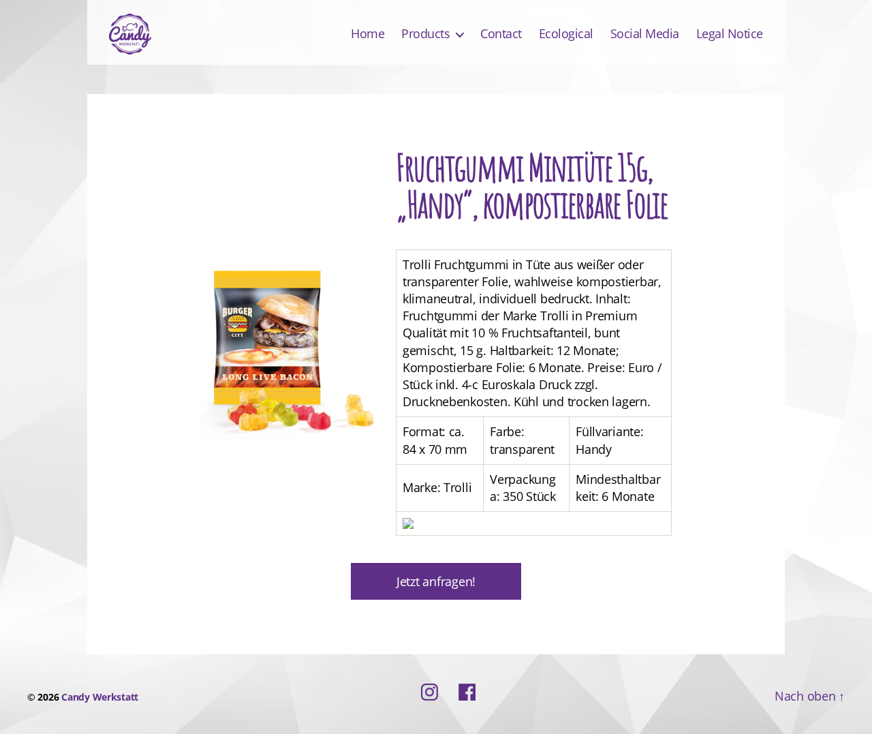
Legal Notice (729, 34)
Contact (501, 34)
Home (367, 34)
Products (425, 34)
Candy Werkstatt (99, 696)
